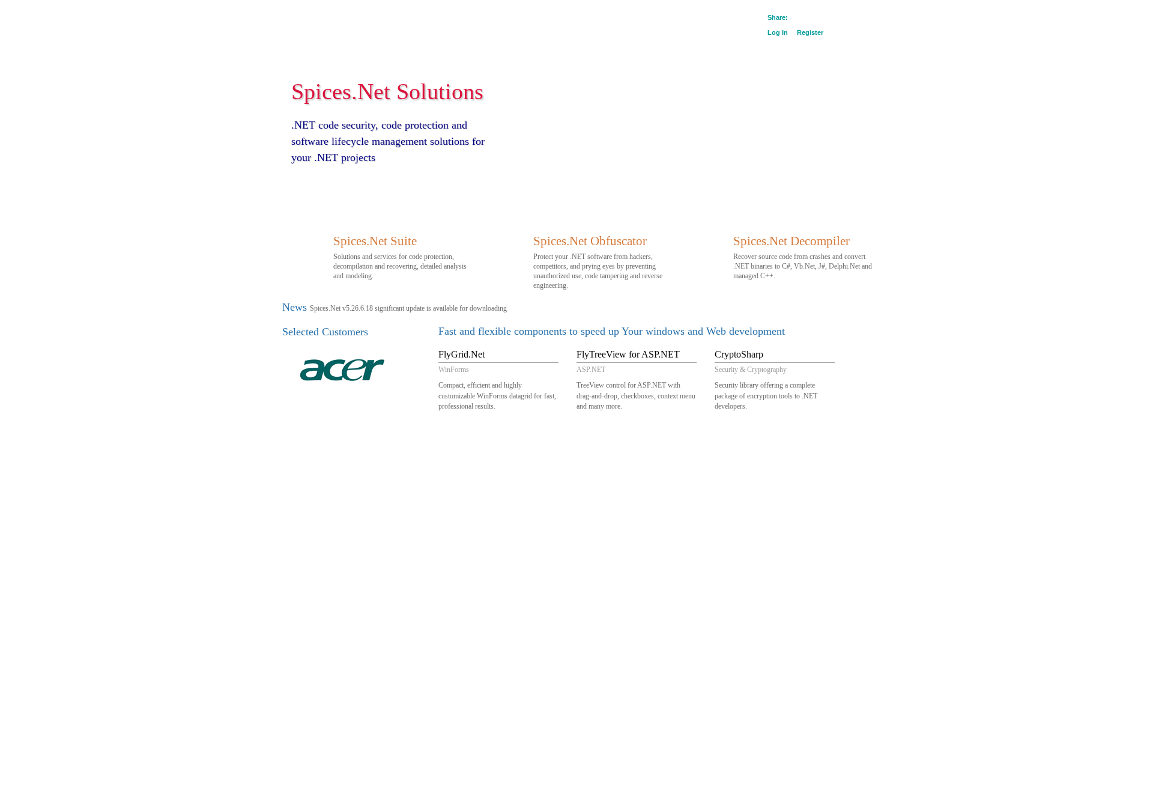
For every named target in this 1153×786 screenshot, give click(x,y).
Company (307, 443)
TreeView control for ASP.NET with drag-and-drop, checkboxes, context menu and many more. (635, 380)
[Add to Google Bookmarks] (795, 18)
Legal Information (384, 443)
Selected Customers (325, 332)
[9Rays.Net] (325, 21)
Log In (777, 32)
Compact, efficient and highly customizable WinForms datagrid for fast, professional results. (497, 380)
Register (810, 32)
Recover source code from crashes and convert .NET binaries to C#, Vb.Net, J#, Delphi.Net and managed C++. (802, 257)
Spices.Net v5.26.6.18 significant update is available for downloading (408, 308)
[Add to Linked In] (860, 18)
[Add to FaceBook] (817, 18)
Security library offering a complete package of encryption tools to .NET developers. (766, 380)
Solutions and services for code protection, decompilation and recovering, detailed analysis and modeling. (400, 257)
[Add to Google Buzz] (806, 18)
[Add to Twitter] (828, 18)
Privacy (340, 443)
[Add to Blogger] (849, 18)
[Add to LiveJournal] (839, 18)
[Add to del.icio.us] (871, 18)
